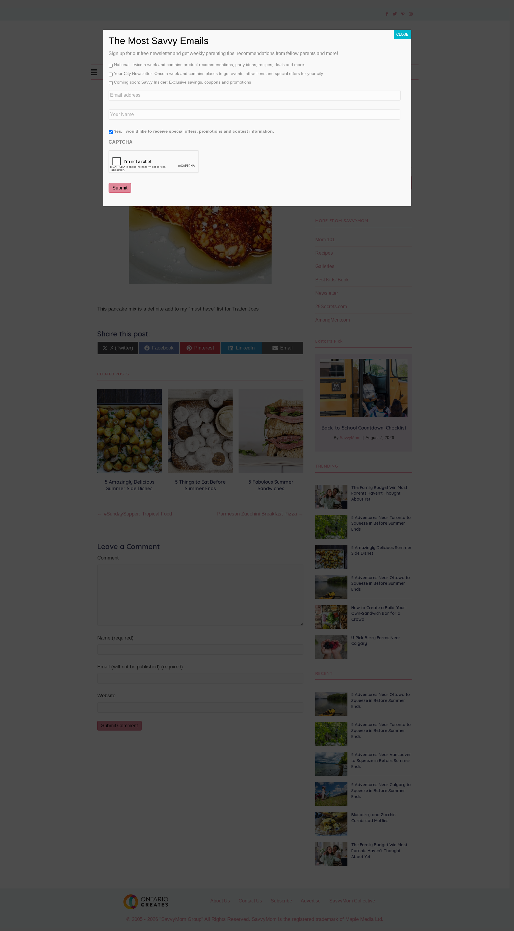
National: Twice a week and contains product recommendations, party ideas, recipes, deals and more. (209, 64)
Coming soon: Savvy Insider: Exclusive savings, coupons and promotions (182, 82)
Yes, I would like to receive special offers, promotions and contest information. (194, 131)
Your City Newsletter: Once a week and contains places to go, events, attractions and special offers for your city (218, 73)
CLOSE (402, 34)
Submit (119, 187)
